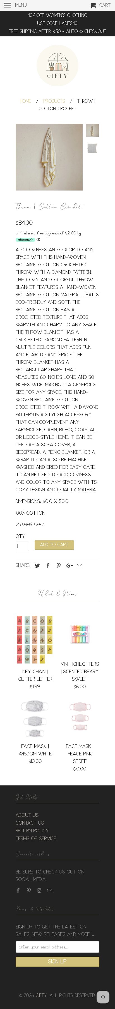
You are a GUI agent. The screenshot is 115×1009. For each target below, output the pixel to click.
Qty (20, 536)
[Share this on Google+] (68, 566)
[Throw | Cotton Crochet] (49, 157)
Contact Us (30, 823)
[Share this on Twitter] (36, 566)
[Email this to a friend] (78, 566)
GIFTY (41, 996)
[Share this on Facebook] (47, 566)
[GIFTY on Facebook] (19, 890)
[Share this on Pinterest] (57, 566)
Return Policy (32, 831)
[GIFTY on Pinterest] (29, 890)
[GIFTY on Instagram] (40, 890)
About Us (27, 815)
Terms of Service (36, 839)
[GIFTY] (57, 66)
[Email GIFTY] (50, 890)
